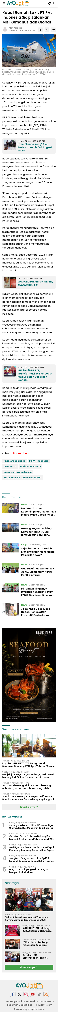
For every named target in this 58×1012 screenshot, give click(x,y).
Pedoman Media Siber (19, 1004)
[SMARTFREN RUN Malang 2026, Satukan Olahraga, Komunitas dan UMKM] (12, 930)
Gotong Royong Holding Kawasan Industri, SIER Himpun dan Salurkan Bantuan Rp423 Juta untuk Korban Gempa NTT (38, 535)
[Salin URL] (47, 29)
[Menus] (3, 3)
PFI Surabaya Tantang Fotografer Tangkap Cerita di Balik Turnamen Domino (36, 943)
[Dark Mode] (50, 3)
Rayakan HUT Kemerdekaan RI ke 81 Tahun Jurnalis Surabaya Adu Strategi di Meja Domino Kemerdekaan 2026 (36, 956)
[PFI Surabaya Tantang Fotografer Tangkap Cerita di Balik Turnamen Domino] (12, 944)
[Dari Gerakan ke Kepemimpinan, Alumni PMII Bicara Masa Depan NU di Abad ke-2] (10, 510)
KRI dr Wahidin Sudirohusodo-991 (22, 477)
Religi (24, 544)
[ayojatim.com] (17, 3)
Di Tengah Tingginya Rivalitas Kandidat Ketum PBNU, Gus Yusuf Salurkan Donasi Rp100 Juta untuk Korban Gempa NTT (37, 595)
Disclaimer (45, 1001)
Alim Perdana (15, 28)
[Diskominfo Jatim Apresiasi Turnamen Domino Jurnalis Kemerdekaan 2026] (29, 899)
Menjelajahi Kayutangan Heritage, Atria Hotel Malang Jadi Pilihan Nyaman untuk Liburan (28, 776)
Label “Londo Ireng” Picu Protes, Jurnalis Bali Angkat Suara (34, 147)
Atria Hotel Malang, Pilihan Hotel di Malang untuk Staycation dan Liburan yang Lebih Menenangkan (26, 787)
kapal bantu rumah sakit (18, 472)
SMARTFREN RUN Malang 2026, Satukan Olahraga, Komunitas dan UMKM (36, 929)
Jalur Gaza (10, 466)
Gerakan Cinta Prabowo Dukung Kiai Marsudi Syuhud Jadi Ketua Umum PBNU (31, 837)
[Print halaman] (53, 29)
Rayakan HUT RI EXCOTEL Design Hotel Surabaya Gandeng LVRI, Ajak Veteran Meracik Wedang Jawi (28, 764)
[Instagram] (26, 994)
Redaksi (30, 1001)
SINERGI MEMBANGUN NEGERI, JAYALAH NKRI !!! (35, 283)
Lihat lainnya (27, 967)
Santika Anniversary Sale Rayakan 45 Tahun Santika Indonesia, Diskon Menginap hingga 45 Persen (29, 798)
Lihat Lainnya (28, 807)
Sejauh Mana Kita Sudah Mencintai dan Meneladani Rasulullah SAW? (37, 552)
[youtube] (32, 994)
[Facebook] (12, 994)
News (24, 504)
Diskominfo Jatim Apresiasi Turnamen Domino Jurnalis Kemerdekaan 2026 (26, 918)
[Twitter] (19, 994)
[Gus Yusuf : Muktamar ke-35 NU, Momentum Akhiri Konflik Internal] (10, 570)
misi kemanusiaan (30, 466)
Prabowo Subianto (14, 460)
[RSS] (46, 994)
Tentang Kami (14, 1001)
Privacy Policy (44, 1004)
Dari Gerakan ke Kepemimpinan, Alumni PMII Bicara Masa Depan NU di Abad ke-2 (38, 513)
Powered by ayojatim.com (29, 1009)
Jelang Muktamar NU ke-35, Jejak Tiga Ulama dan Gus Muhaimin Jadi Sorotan (31, 826)
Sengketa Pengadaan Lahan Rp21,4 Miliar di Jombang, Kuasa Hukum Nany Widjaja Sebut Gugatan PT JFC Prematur (32, 859)
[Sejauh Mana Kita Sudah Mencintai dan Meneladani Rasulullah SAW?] (10, 550)
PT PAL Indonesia (38, 460)
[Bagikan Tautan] (40, 29)
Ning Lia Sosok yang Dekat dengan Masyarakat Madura (28, 871)
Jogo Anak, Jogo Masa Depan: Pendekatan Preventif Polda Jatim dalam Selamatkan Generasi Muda (35, 615)
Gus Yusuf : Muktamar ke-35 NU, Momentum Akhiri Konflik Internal (37, 572)
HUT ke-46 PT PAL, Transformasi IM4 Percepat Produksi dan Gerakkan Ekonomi (34, 375)
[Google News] (39, 994)
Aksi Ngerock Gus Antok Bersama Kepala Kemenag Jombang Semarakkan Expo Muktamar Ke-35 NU (32, 848)
